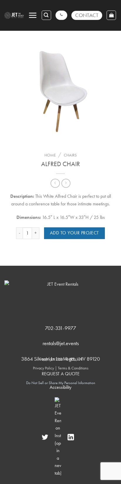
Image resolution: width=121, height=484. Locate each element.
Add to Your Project (74, 233)
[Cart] (111, 15)
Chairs (70, 155)
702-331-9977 (60, 328)
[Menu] (32, 15)
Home (50, 155)
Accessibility (60, 387)
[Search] (46, 15)
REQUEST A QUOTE (61, 374)
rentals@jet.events (61, 343)
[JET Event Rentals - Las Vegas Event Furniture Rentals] (14, 15)
